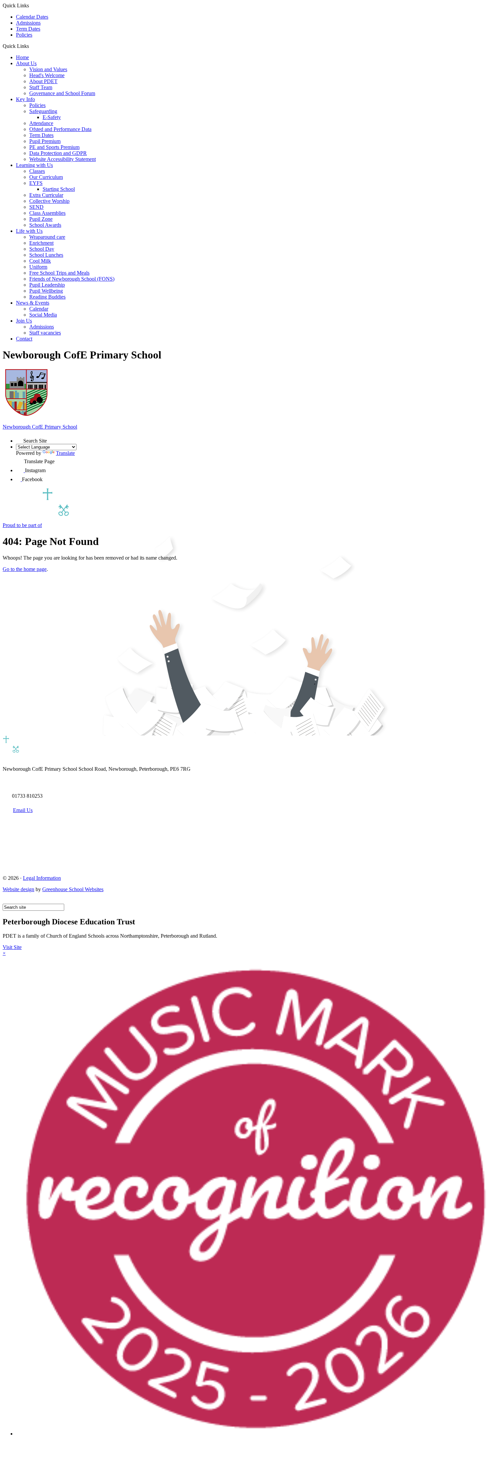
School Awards (45, 225)
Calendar (38, 309)
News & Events (32, 303)
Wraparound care (47, 237)
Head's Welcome (47, 75)
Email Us (23, 810)
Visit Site (12, 947)
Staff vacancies (45, 333)
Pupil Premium (45, 141)
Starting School (59, 189)
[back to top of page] (6, 900)
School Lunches (46, 255)
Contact (24, 338)
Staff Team (40, 87)
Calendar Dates (32, 17)
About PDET (43, 81)
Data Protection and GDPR (58, 153)
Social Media (43, 315)
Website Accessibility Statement (62, 159)
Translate (65, 453)
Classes (37, 171)
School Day (41, 249)
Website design (18, 889)
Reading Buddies (47, 297)
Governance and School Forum (62, 93)
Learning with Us (34, 165)
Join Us (24, 321)
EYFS (36, 183)
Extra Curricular (46, 195)
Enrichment (41, 243)
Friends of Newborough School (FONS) (71, 279)
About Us (26, 63)
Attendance (41, 123)
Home (22, 57)
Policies (24, 35)
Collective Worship (49, 201)
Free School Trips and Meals (59, 273)
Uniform (38, 267)
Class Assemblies (47, 213)
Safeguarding (43, 111)
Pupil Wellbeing (46, 291)
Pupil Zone (41, 219)
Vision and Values (48, 69)
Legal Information (42, 878)
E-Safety (52, 117)
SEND (36, 207)
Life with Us (29, 231)
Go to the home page (25, 569)
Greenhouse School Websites (72, 889)
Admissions (28, 23)
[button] (31, 46)
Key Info (25, 99)
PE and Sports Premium (54, 147)
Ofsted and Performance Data (60, 129)
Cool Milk (40, 261)
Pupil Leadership (47, 285)
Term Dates (28, 29)
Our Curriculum (46, 177)
